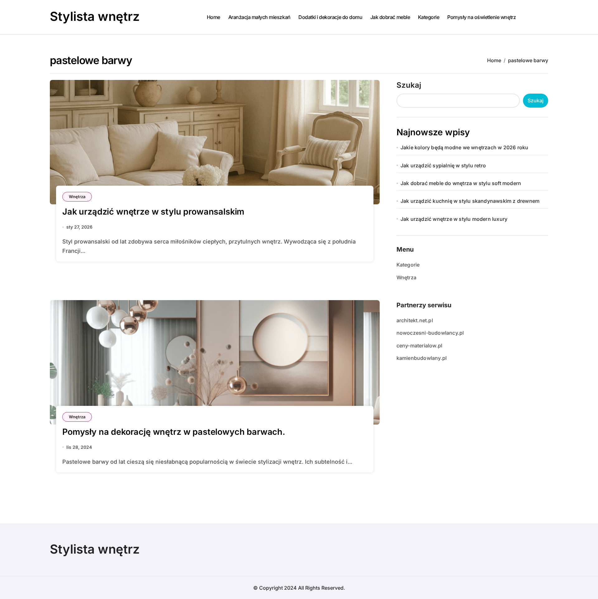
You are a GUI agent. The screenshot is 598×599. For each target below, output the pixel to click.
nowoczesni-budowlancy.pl (430, 333)
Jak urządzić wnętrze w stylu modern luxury (454, 219)
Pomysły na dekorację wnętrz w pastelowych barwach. (173, 432)
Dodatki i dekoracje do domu (330, 17)
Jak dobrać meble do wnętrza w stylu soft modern (461, 183)
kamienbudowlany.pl (421, 358)
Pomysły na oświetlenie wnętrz (481, 17)
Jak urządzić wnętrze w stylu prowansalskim (153, 212)
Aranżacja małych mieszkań (259, 17)
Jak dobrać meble (390, 17)
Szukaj (408, 85)
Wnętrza (77, 196)
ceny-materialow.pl (419, 345)
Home (213, 17)
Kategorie (428, 17)
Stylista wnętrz (95, 16)
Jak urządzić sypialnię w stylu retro (443, 165)
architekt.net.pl (414, 320)
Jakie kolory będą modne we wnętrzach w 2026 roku (465, 147)
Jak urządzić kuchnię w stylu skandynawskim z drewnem (470, 201)
